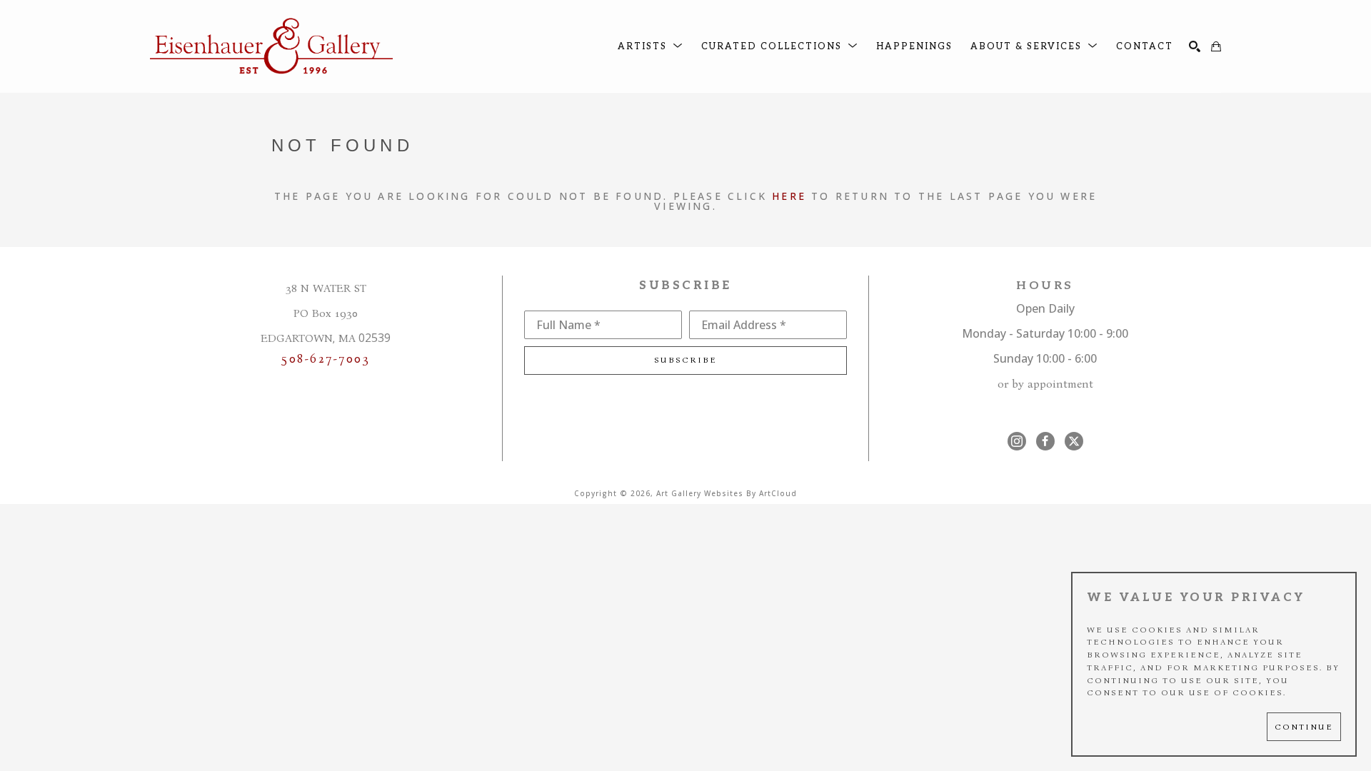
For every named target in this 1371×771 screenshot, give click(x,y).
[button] (650, 46)
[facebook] (1045, 441)
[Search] (1194, 46)
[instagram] (1017, 441)
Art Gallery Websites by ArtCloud (726, 493)
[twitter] (1074, 441)
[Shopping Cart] (1216, 46)
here (789, 196)
